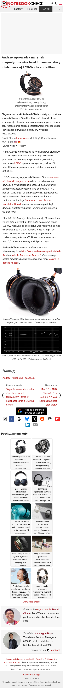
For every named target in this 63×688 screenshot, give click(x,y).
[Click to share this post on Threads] (19, 419)
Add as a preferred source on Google (34, 411)
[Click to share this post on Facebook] (11, 419)
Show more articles (31, 601)
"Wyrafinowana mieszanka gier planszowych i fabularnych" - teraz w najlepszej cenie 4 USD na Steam (20, 396)
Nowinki (46, 9)
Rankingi (32, 9)
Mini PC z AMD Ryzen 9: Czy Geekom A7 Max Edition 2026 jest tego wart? (48, 396)
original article (43, 609)
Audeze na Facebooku (23, 378)
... (59, 9)
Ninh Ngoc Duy (43, 633)
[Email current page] (35, 425)
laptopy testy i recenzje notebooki (20, 659)
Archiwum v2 (50, 659)
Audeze (6, 378)
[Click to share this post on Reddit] (42, 419)
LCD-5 (17, 163)
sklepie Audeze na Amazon (26, 255)
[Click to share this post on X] (34, 419)
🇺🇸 (15, 142)
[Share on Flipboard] (57, 419)
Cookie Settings (31, 674)
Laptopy (18, 9)
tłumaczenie (22, 138)
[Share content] (5, 419)
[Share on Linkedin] (27, 424)
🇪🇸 (19, 142)
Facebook (54, 650)
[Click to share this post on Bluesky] (27, 419)
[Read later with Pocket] (50, 419)
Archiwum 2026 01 (12, 662)
